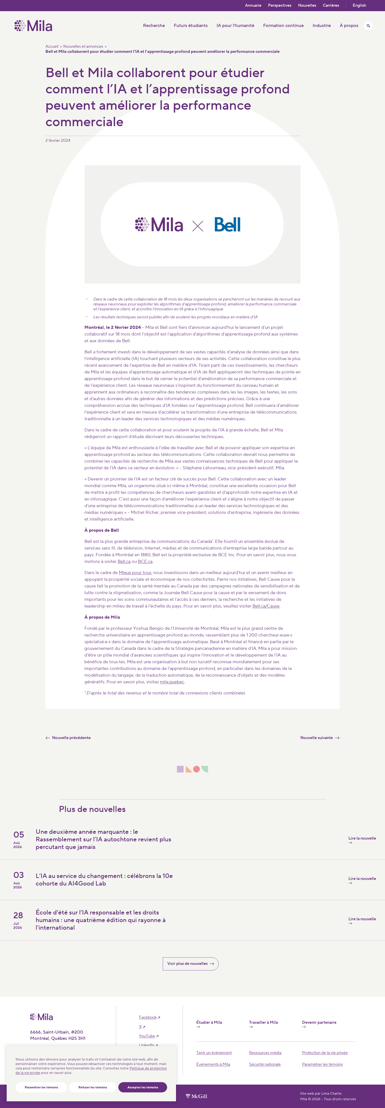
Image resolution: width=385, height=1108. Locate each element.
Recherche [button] (154, 26)
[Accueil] (33, 30)
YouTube (147, 1036)
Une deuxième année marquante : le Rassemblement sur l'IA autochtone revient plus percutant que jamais (103, 839)
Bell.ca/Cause (265, 606)
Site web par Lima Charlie (321, 1093)
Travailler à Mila (263, 1022)
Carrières (331, 5)
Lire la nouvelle (362, 838)
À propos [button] (349, 26)
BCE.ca (145, 561)
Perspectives (279, 5)
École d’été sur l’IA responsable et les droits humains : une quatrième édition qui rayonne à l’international (101, 919)
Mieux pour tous (135, 573)
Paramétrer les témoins (41, 1087)
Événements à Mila (213, 1064)
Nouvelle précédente (71, 737)
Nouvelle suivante (316, 737)
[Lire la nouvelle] (286, 933)
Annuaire (253, 5)
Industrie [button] (322, 26)
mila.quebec (172, 682)
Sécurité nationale (265, 1064)
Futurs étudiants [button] (191, 26)
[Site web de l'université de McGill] (196, 1096)
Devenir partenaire (319, 1022)
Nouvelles (307, 5)
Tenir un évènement (214, 1052)
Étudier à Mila (209, 1022)
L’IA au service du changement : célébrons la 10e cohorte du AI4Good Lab (104, 880)
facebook (148, 1017)
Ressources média (265, 1052)
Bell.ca (124, 561)
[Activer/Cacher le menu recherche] (368, 25)
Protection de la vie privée (325, 1052)
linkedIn (146, 1045)
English (359, 5)
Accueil (51, 47)
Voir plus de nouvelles (187, 963)
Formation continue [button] (283, 26)
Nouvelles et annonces (83, 47)
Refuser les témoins (92, 1087)
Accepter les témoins (142, 1087)
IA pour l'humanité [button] (235, 26)
